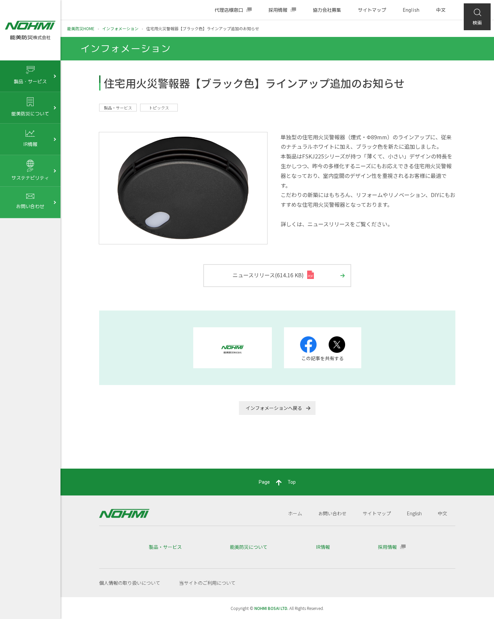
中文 (441, 10)
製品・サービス (165, 546)
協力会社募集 (327, 10)
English (411, 10)
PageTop (277, 482)
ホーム (295, 513)
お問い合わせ (332, 513)
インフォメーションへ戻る (274, 407)
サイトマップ (372, 10)
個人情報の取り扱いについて (129, 582)
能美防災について (248, 546)
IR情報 (323, 546)
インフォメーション (120, 28)
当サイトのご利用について (207, 582)
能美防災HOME (80, 28)
